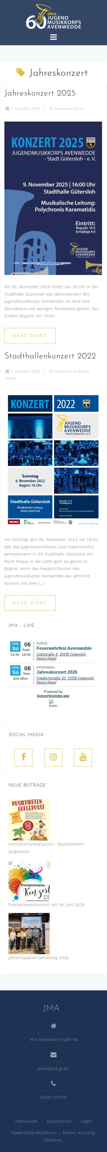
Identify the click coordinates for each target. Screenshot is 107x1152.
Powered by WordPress (34, 1132)
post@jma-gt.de (53, 1068)
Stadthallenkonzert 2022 (50, 356)
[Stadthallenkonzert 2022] (53, 459)
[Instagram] (53, 757)
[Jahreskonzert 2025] (53, 197)
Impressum (26, 1121)
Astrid (83, 1132)
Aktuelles (63, 108)
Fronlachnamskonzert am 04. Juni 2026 (47, 904)
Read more (30, 336)
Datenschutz (59, 1121)
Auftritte (81, 371)
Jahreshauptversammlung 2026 (39, 957)
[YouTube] (83, 757)
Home (79, 108)
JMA (51, 1008)
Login (86, 1121)
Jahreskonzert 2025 (40, 93)
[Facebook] (23, 757)
